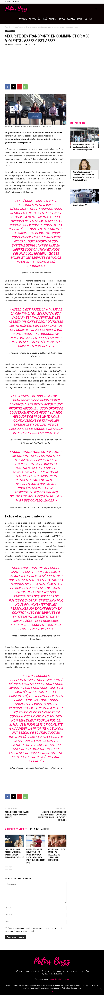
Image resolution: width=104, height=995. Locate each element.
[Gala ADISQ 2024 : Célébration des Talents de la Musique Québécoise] (14, 841)
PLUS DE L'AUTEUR (39, 829)
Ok (52, 991)
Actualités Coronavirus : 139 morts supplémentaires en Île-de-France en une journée (84, 147)
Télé (44, 18)
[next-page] (10, 868)
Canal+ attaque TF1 (80, 205)
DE (86, 18)
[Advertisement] (52, 65)
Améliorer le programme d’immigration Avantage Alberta (17, 815)
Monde (52, 18)
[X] (13, 86)
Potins (10, 44)
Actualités (34, 18)
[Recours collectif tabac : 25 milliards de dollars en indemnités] (57, 841)
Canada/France (74, 18)
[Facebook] (7, 86)
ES (90, 18)
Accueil (23, 18)
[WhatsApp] (25, 86)
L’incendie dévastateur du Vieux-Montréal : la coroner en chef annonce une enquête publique (52, 816)
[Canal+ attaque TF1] (84, 196)
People (61, 18)
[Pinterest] (19, 86)
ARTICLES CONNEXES (16, 829)
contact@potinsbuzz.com (59, 979)
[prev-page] (6, 868)
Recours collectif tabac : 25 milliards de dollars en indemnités (56, 854)
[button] (96, 8)
